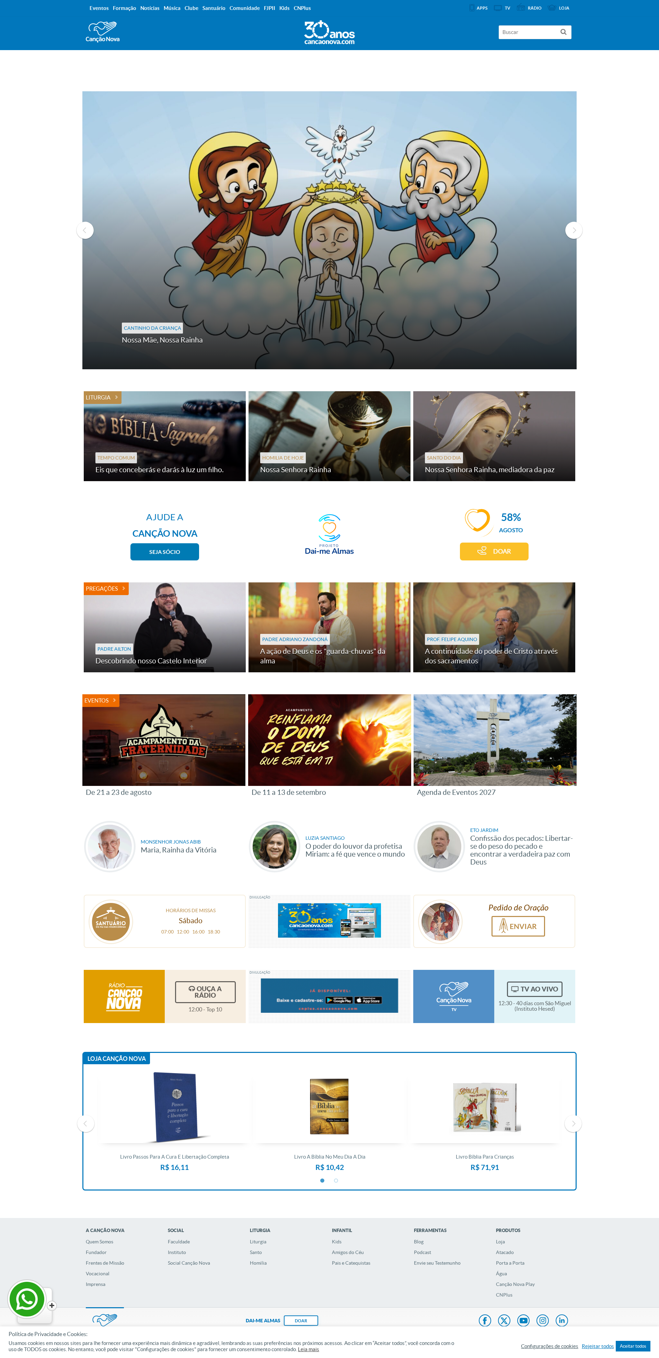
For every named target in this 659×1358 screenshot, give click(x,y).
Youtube (523, 1321)
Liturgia (98, 397)
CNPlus (504, 1295)
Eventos (96, 700)
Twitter (504, 1321)
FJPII (269, 8)
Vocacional (97, 1273)
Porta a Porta (510, 1263)
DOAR (502, 551)
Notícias (150, 8)
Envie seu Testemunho (437, 1263)
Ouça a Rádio (208, 992)
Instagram (542, 1321)
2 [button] (336, 1181)
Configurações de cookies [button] (549, 1346)
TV (507, 8)
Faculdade (179, 1241)
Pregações (102, 588)
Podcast (422, 1252)
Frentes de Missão (105, 1263)
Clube (191, 8)
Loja (500, 1241)
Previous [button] (85, 230)
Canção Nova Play (515, 1284)
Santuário (214, 8)
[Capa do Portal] (329, 30)
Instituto (177, 1252)
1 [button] (322, 1181)
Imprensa (95, 1284)
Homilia (258, 1263)
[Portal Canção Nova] (102, 32)
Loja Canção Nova (117, 1058)
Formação (124, 8)
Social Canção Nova (189, 1263)
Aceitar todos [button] (633, 1346)
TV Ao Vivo (539, 989)
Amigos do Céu (348, 1252)
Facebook (484, 1321)
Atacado (505, 1252)
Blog (419, 1241)
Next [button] (573, 230)
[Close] (52, 1306)
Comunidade (245, 8)
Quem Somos (99, 1241)
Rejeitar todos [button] (598, 1346)
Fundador (96, 1252)
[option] (329, 230)
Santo (256, 1252)
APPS (482, 8)
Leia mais (308, 1349)
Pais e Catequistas (351, 1263)
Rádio (535, 8)
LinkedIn (561, 1321)
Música (172, 8)
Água (501, 1273)
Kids (337, 1241)
